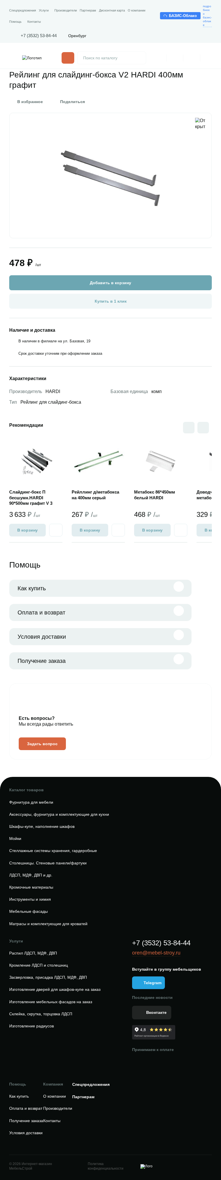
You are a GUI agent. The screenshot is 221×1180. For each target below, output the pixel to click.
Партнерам (88, 10)
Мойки (15, 838)
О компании (136, 10)
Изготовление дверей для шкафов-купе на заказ (54, 989)
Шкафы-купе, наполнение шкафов (42, 826)
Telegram (152, 982)
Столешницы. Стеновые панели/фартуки (48, 863)
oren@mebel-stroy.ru (156, 953)
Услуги (44, 10)
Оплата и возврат (41, 612)
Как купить (32, 588)
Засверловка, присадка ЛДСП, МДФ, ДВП (48, 977)
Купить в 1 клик (111, 301)
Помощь (15, 21)
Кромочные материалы (31, 887)
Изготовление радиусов (31, 1026)
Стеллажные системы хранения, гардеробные (53, 850)
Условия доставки (42, 636)
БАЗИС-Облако (183, 16)
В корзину (27, 530)
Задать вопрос (42, 743)
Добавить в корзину (110, 282)
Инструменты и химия (30, 899)
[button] (203, 427)
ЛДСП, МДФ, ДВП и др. (30, 875)
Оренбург (77, 35)
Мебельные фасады (28, 911)
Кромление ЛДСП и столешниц (38, 965)
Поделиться (72, 101)
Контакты (34, 21)
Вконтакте (156, 1012)
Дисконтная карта (112, 10)
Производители (65, 10)
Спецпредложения (22, 10)
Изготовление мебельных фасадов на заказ (50, 1001)
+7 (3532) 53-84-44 (39, 35)
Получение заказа (42, 661)
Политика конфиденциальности (105, 1166)
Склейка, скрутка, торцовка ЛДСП (40, 1014)
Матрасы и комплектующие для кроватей (48, 923)
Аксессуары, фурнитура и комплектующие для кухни (59, 814)
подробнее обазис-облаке (207, 15)
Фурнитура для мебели (31, 802)
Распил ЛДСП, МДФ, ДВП (33, 953)
